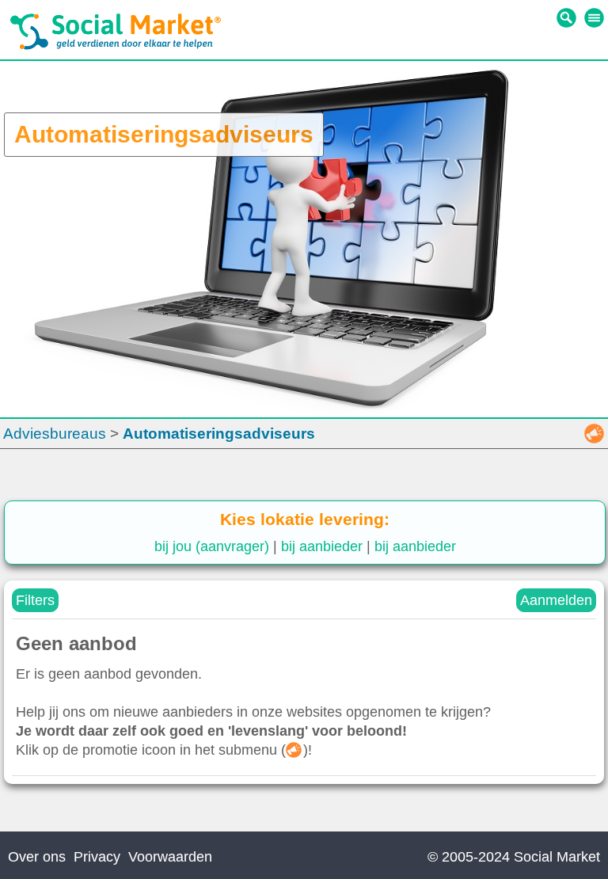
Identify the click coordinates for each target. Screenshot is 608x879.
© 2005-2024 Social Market (514, 857)
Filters (35, 600)
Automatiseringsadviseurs (219, 433)
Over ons (37, 857)
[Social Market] (115, 46)
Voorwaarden (170, 857)
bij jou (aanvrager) (211, 546)
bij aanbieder (322, 546)
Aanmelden (556, 600)
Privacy (97, 857)
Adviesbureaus (54, 433)
